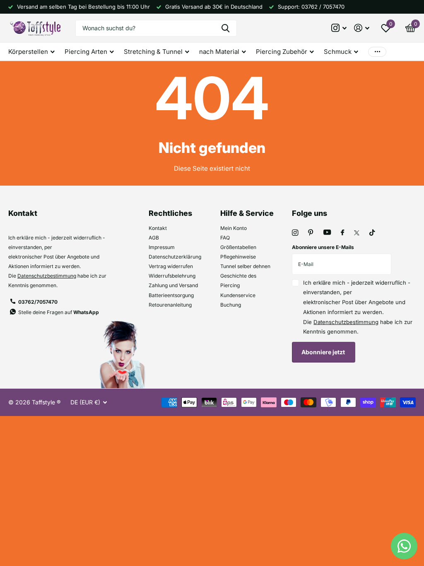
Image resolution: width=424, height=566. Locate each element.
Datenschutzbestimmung (46, 276)
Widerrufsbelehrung (172, 276)
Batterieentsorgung (171, 295)
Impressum (162, 247)
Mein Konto (233, 228)
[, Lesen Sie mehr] (339, 28)
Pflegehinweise (238, 257)
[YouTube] (327, 232)
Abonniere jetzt (323, 352)
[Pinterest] (310, 233)
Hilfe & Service (247, 213)
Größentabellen (238, 247)
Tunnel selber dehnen (245, 266)
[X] (356, 232)
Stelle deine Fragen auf (58, 312)
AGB (154, 238)
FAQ (225, 238)
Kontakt (158, 228)
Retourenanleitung (170, 305)
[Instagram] (295, 233)
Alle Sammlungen (31, 52)
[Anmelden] (362, 28)
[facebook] (342, 233)
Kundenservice (237, 295)
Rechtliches (170, 213)
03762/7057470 (38, 302)
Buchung (230, 305)
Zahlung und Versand (173, 285)
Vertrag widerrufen (171, 266)
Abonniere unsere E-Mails (323, 247)
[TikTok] (372, 233)
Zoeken (225, 28)
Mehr (377, 51)
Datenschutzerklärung (175, 257)
